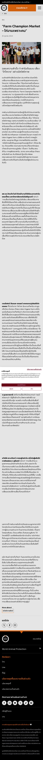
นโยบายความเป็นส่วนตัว (34, 369)
